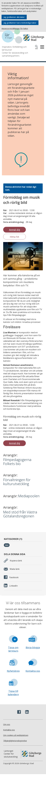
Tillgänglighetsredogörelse (15, 740)
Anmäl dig (14, 229)
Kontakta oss (33, 670)
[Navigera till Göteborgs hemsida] (34, 37)
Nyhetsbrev (13, 670)
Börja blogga (33, 647)
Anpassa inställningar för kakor (15, 28)
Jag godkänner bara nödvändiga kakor (20, 22)
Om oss (6, 724)
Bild (6, 545)
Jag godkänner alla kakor (14, 17)
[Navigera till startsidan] (13, 36)
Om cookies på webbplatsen (15, 735)
